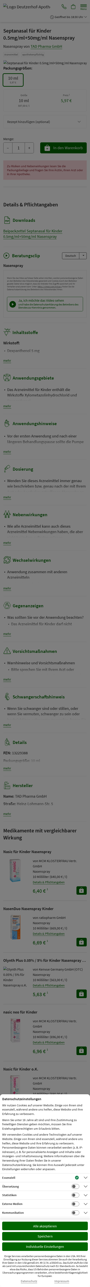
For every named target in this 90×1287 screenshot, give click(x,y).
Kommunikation (13, 1213)
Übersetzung (10, 1186)
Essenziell (8, 1178)
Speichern (45, 1236)
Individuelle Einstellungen (45, 1246)
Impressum (61, 1281)
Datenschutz (29, 1281)
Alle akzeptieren (45, 1226)
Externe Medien (12, 1204)
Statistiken (9, 1195)
